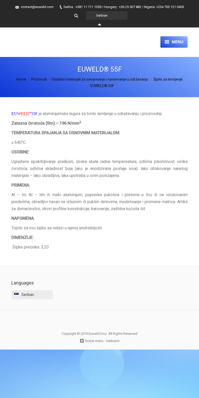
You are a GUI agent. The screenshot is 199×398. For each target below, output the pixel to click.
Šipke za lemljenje (168, 79)
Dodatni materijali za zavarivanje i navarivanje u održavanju (100, 79)
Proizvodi (39, 79)
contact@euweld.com (37, 7)
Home (21, 79)
